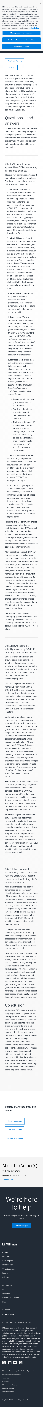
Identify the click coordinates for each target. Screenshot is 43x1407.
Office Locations (8, 1269)
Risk (3, 1302)
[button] (4, 1362)
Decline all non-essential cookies (21, 40)
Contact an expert (21, 1226)
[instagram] (20, 1362)
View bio (6, 1179)
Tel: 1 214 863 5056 (17, 1175)
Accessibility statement (8, 1391)
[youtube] (15, 1362)
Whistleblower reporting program (10, 1385)
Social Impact (7, 1261)
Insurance (6, 1294)
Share (10, 68)
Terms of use (5, 1378)
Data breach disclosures (8, 1388)
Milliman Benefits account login (9, 1371)
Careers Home (8, 1314)
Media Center (7, 1265)
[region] (21, 25)
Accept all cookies (21, 47)
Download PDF (13, 61)
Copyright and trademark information (11, 1374)
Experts (5, 1273)
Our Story (6, 1257)
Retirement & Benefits (10, 1298)
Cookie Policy (33, 28)
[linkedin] (9, 1362)
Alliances (5, 1277)
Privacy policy (5, 1381)
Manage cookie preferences (21, 33)
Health (4, 1290)
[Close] (40, 3)
